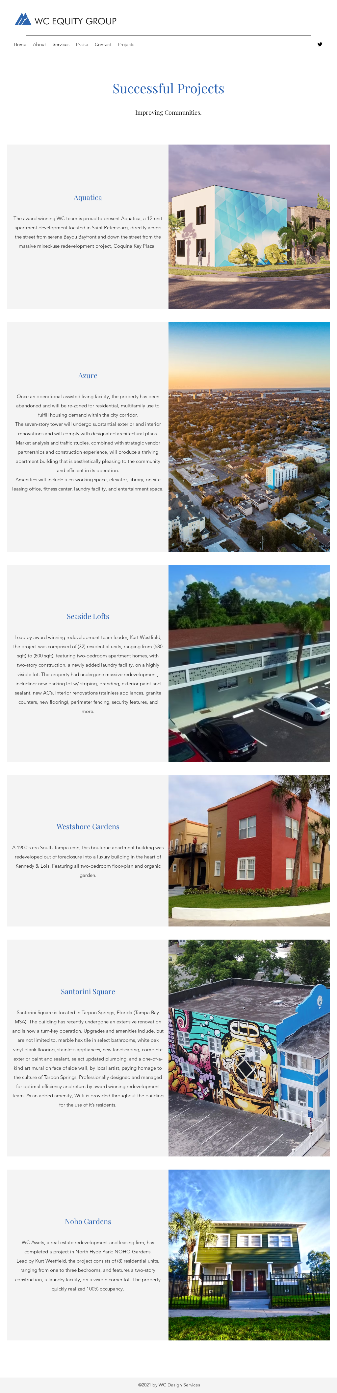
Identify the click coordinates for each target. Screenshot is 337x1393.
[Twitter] (320, 44)
